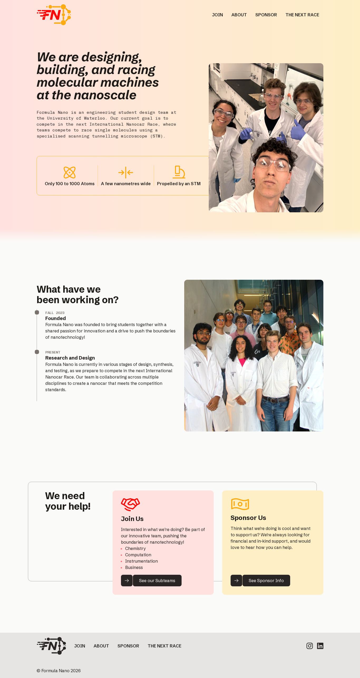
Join (79, 645)
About (101, 645)
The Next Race (164, 645)
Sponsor (128, 645)
